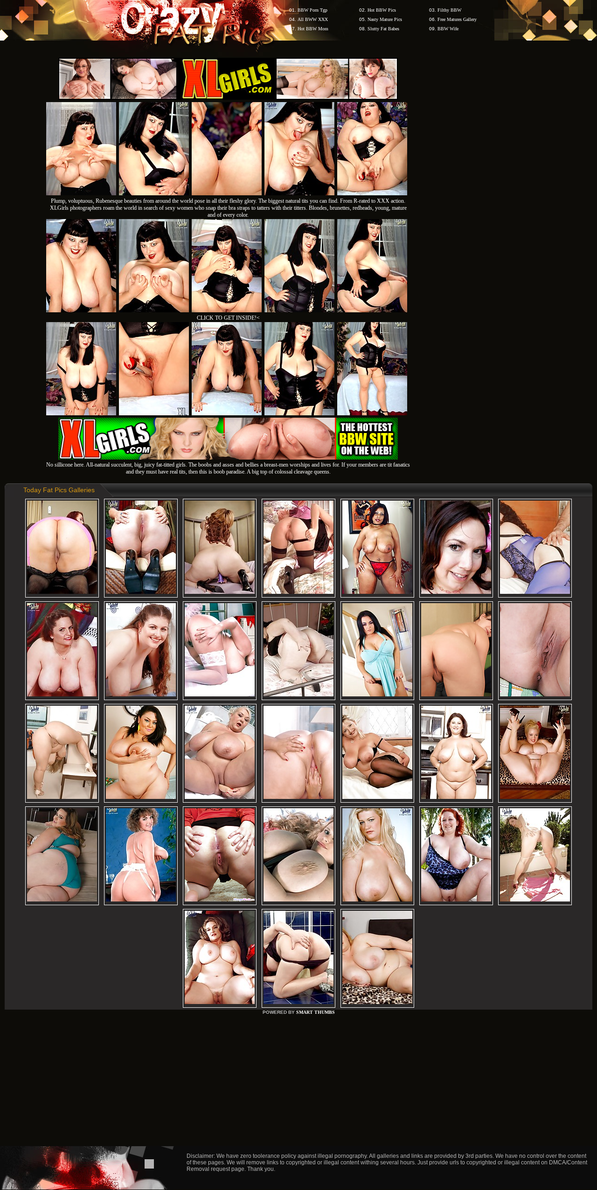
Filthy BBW (449, 10)
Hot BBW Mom (313, 28)
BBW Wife (447, 28)
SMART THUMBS (315, 1012)
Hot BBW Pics (382, 10)
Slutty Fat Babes (383, 28)
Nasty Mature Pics (385, 19)
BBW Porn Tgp (312, 10)
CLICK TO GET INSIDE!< (228, 318)
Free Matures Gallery (457, 19)
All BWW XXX (313, 19)
